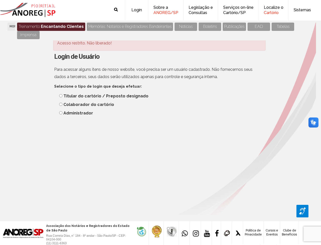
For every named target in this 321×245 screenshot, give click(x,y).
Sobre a (165, 10)
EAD (259, 26)
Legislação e (201, 10)
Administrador (78, 113)
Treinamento (51, 26)
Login (136, 10)
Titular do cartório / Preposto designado (105, 96)
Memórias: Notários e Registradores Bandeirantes (130, 26)
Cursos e (272, 232)
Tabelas (283, 26)
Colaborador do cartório (88, 104)
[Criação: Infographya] (237, 232)
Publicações (234, 26)
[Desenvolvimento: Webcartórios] (226, 232)
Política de (253, 232)
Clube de (289, 232)
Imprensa (28, 34)
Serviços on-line (238, 10)
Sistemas (302, 10)
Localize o (273, 10)
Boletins (210, 26)
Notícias (186, 26)
